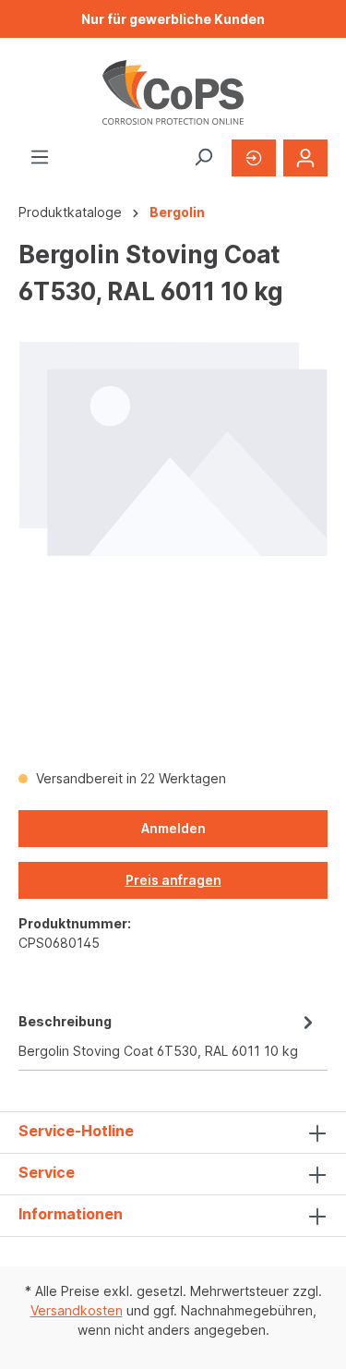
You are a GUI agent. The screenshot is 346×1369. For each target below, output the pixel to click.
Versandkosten (76, 1310)
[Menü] (39, 157)
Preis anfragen (173, 880)
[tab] (168, 1034)
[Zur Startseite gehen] (173, 92)
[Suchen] (203, 157)
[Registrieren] (254, 157)
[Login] (305, 157)
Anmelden (173, 828)
